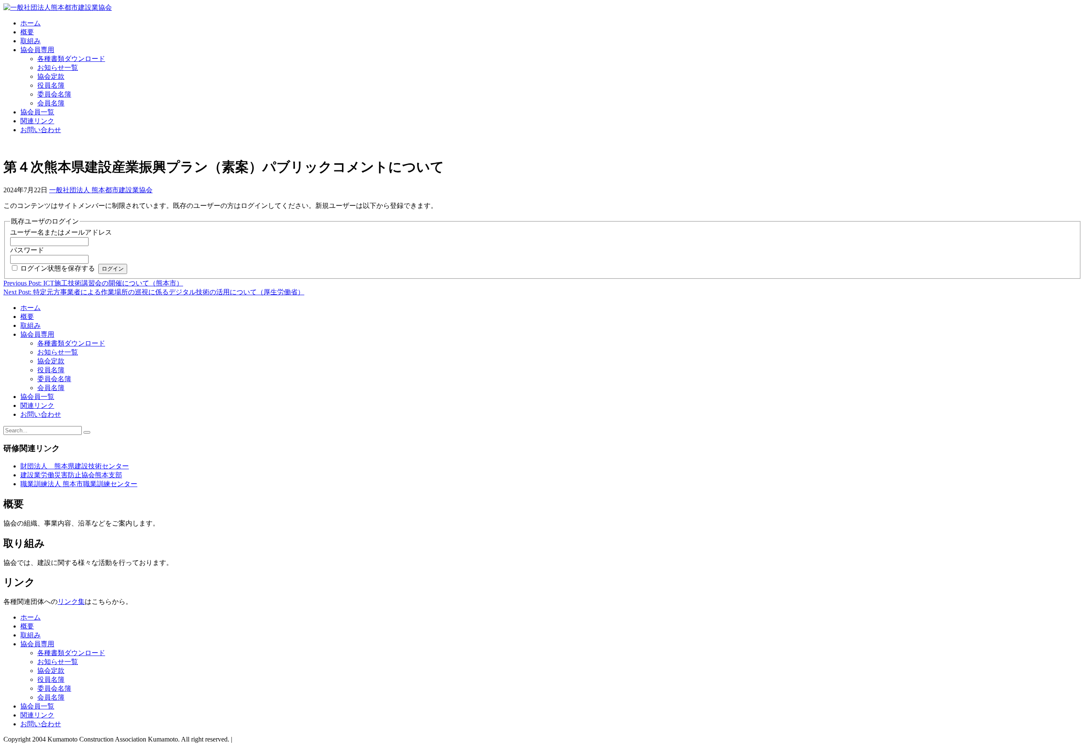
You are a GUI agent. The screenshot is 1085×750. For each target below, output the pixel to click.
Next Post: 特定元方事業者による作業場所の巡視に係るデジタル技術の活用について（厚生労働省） (153, 292)
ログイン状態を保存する (57, 268)
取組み (30, 40)
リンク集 (71, 601)
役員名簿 (50, 85)
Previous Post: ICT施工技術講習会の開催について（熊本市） (93, 283)
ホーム (30, 23)
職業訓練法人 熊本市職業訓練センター (78, 483)
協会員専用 (37, 49)
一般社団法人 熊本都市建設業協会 (101, 190)
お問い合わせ (40, 129)
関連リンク (37, 121)
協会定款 (50, 76)
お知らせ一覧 (57, 67)
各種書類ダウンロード (71, 58)
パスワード (27, 250)
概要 (27, 32)
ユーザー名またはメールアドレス (61, 232)
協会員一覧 (37, 112)
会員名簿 (50, 103)
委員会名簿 (54, 94)
